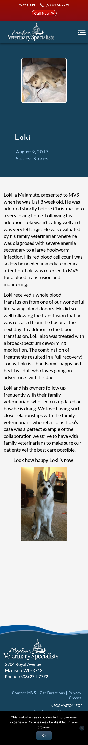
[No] (81, 728)
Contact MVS (24, 693)
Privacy (74, 693)
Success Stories (32, 158)
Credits (75, 698)
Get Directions (52, 693)
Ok (44, 735)
